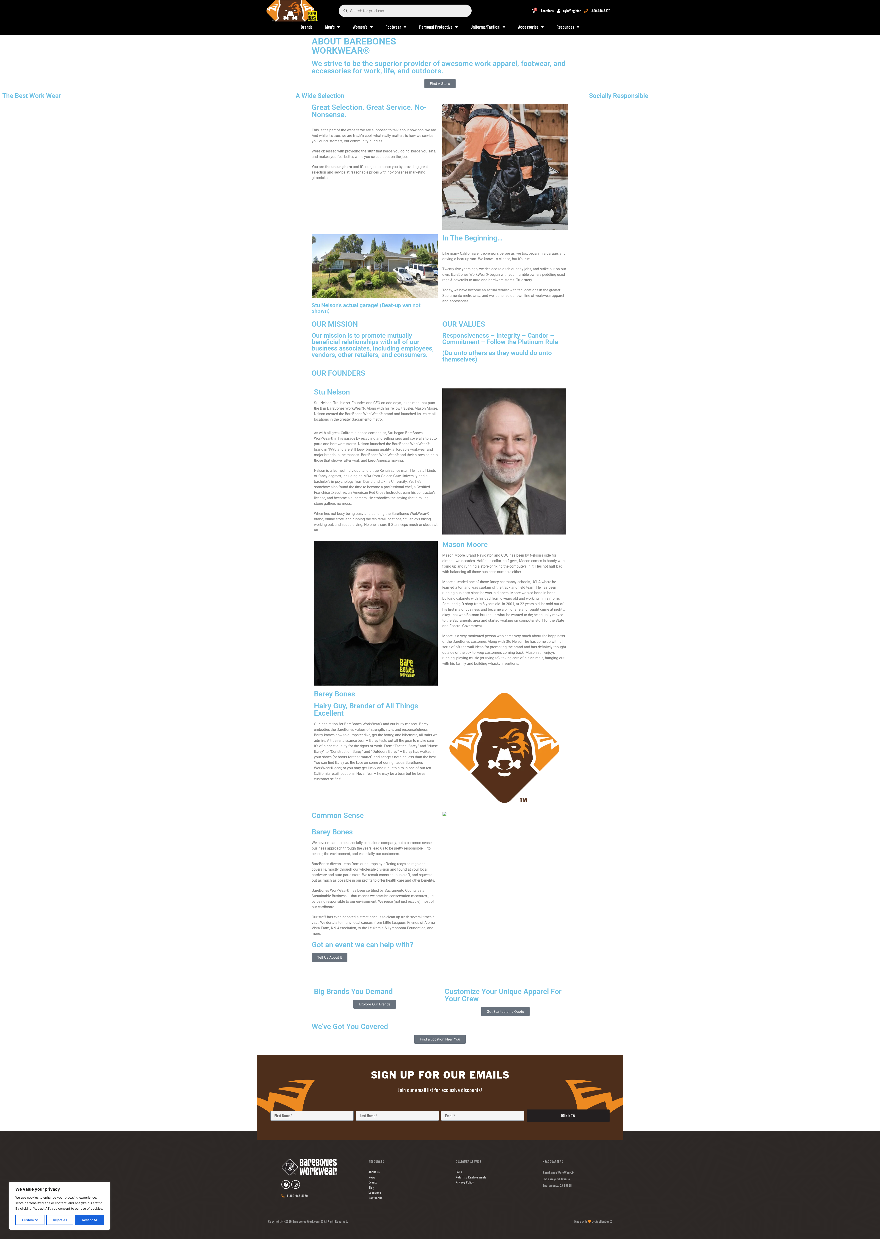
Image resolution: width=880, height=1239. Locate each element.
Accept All (89, 1220)
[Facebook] (285, 1184)
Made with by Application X (593, 1221)
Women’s (360, 27)
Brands (307, 27)
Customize (30, 1220)
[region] (59, 1206)
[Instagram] (295, 1184)
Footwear (393, 27)
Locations (547, 10)
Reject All (60, 1220)
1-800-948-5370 (599, 10)
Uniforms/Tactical (485, 27)
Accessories (528, 27)
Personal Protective (436, 27)
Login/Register (571, 10)
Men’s (330, 27)
